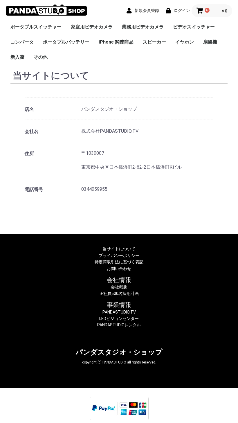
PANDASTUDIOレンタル (119, 325)
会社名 (32, 131)
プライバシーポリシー (119, 255)
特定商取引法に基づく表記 (119, 262)
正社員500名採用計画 (119, 293)
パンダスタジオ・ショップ (119, 352)
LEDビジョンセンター (119, 318)
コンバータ (22, 42)
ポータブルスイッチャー (36, 27)
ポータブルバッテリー (66, 42)
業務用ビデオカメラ (143, 27)
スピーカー (154, 42)
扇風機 (210, 42)
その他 (41, 57)
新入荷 (17, 57)
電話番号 (34, 189)
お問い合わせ (119, 268)
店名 (29, 109)
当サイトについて (119, 248)
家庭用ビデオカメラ (92, 27)
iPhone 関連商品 (116, 42)
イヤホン (184, 42)
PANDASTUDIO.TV (119, 312)
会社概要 (119, 287)
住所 (29, 153)
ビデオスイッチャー (194, 27)
